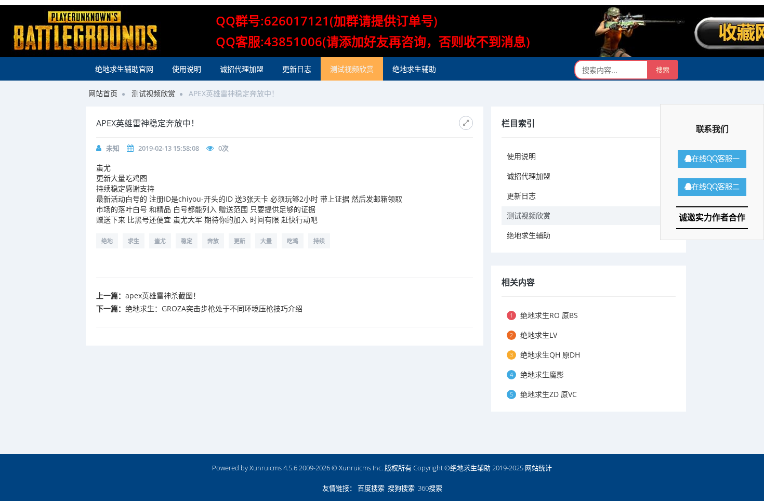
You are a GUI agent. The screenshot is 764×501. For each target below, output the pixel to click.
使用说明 (186, 69)
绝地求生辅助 (414, 69)
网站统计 (538, 467)
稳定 (186, 241)
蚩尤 (160, 241)
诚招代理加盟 (242, 69)
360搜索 (430, 488)
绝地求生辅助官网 (124, 69)
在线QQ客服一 (716, 159)
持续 (319, 241)
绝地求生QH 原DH (545, 355)
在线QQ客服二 (716, 187)
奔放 (213, 241)
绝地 (107, 241)
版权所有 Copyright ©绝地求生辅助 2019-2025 (455, 467)
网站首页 (102, 93)
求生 (133, 241)
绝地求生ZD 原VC (543, 394)
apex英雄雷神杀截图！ (162, 295)
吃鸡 (292, 241)
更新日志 (296, 69)
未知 (113, 148)
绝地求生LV (533, 335)
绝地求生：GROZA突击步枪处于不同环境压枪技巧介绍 (213, 308)
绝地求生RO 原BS (544, 315)
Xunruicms (265, 467)
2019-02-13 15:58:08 (168, 148)
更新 (239, 241)
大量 (266, 241)
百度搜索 (371, 488)
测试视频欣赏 (352, 69)
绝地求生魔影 (537, 374)
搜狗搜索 (401, 488)
